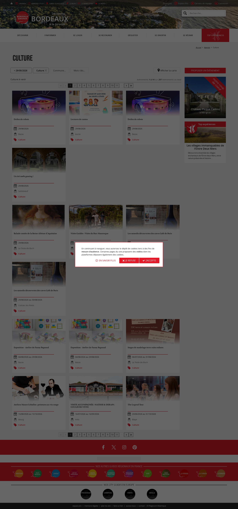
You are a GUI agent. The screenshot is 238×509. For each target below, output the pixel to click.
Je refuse (130, 260)
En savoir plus (107, 260)
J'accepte (151, 260)
